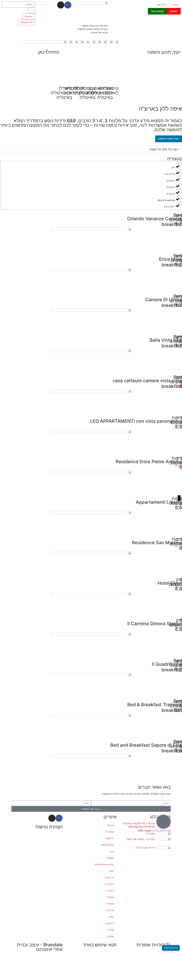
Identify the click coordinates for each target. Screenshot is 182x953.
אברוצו (110, 825)
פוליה (111, 916)
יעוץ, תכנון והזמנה (164, 52)
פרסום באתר (157, 11)
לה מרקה (109, 877)
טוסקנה (110, 858)
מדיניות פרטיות (171, 947)
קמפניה (110, 936)
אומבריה (150, 833)
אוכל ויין (79, 90)
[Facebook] (67, 5)
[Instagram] (60, 5)
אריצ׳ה (178, 222)
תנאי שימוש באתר (100, 944)
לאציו (111, 871)
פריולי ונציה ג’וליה (145, 847)
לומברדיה (109, 884)
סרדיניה (110, 910)
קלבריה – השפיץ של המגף (140, 839)
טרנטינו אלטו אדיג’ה (104, 864)
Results (29, 16)
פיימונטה (109, 923)
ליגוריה (110, 890)
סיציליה (110, 903)
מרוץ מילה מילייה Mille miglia (154, 830)
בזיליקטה (109, 838)
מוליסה (110, 897)
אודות (175, 4)
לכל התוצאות (26, 22)
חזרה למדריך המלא (169, 139)
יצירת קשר (161, 4)
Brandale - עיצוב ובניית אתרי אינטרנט (40, 947)
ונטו (112, 851)
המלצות (173, 11)
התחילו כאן (48, 52)
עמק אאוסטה (107, 844)
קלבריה (110, 929)
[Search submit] (31, 10)
